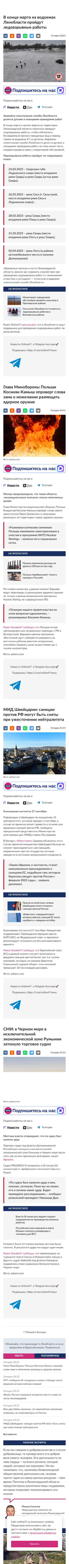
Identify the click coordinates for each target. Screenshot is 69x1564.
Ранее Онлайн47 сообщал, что (21, 627)
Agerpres (8, 1159)
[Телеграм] (39, 110)
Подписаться (52, 1347)
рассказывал (29, 325)
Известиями (24, 841)
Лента (19, 1355)
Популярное (50, 1355)
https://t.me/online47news (42, 350)
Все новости (10, 1434)
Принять (34, 1544)
